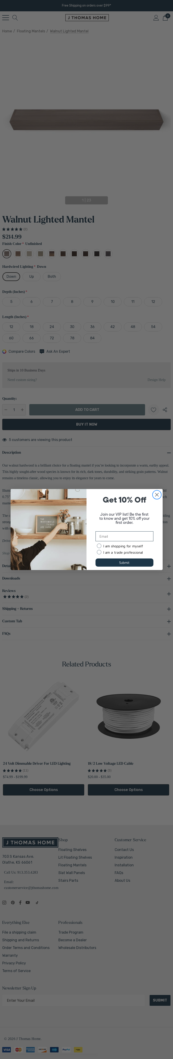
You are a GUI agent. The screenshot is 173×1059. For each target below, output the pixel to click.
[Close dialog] (157, 495)
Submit (124, 563)
